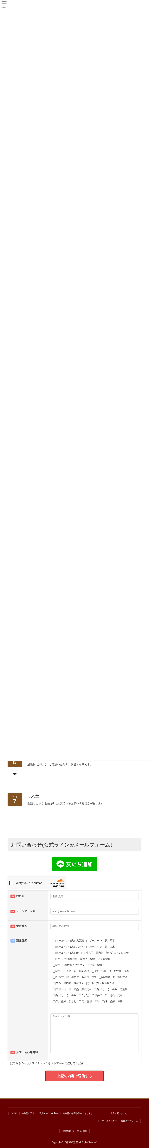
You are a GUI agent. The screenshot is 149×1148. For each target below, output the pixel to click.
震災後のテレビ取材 (48, 1113)
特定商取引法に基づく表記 (74, 1131)
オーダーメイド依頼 (107, 1121)
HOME (14, 1113)
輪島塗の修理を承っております (78, 1113)
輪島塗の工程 (28, 1113)
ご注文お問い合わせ (117, 1113)
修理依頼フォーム (129, 1121)
